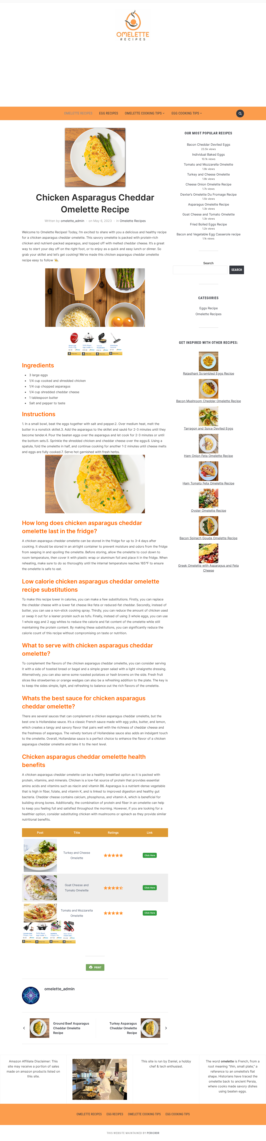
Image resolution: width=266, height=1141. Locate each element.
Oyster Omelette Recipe (208, 510)
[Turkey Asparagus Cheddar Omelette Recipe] (150, 1028)
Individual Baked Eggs (208, 154)
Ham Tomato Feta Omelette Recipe (208, 483)
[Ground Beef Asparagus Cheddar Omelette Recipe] (39, 1028)
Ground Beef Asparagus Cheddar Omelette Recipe (71, 1028)
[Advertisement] (133, 77)
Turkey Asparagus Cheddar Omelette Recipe (123, 1028)
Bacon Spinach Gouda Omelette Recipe (208, 538)
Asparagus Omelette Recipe (208, 204)
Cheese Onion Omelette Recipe (208, 184)
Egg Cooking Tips (185, 113)
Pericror (153, 1133)
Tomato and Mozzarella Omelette (208, 164)
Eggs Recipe (208, 308)
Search (208, 263)
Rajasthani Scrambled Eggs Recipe (208, 373)
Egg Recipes (108, 113)
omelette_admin (72, 221)
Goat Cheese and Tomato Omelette (208, 214)
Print (97, 967)
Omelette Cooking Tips (143, 113)
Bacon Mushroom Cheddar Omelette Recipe (208, 401)
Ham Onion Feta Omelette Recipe (208, 456)
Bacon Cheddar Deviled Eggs (208, 144)
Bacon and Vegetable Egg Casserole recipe (208, 234)
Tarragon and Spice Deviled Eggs (208, 428)
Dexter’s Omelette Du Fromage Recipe (208, 194)
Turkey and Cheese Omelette (208, 174)
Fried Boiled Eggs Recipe (208, 224)
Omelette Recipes (78, 113)
